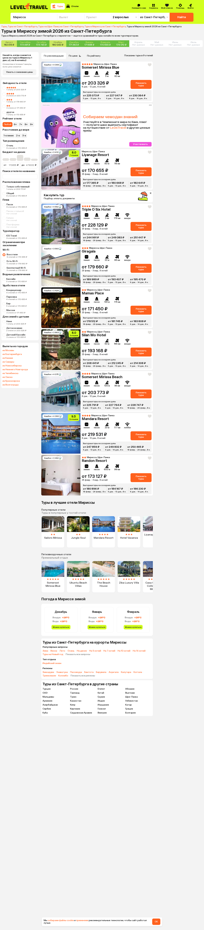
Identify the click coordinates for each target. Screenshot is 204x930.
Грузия (101, 696)
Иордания (103, 704)
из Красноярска (11, 381)
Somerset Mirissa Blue (100, 67)
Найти (181, 17)
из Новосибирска (12, 365)
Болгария (130, 712)
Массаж (10, 310)
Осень (71, 651)
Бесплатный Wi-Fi (16, 268)
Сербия (47, 708)
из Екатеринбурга (12, 354)
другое (10, 112)
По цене (73, 55)
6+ (15, 124)
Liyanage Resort (95, 155)
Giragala (88, 251)
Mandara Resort (95, 419)
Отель (9, 145)
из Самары (8, 362)
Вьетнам (130, 692)
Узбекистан (131, 700)
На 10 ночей (124, 651)
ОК (156, 921)
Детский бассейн (15, 334)
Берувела (101, 672)
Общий (10, 193)
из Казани (8, 358)
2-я (18, 135)
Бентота (89, 672)
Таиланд (75, 692)
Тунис (73, 696)
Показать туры (141, 84)
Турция (47, 689)
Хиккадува (48, 672)
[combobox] (34, 17)
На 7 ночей (109, 651)
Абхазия (129, 689)
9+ (31, 124)
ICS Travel (11, 235)
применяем (82, 920)
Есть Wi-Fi (12, 261)
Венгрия (102, 712)
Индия (101, 700)
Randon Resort (94, 461)
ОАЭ (45, 692)
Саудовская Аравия (81, 712)
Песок (9, 204)
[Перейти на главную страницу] (29, 6)
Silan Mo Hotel (94, 335)
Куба (45, 712)
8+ (26, 124)
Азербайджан (50, 704)
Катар (128, 704)
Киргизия (75, 708)
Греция (129, 708)
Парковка (11, 297)
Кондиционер (13, 290)
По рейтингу (93, 55)
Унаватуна (62, 672)
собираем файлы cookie (61, 920)
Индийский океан (52, 663)
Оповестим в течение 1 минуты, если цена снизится (17, 65)
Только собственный (17, 186)
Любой (7, 124)
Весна (54, 651)
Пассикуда (76, 672)
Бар (8, 303)
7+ (20, 124)
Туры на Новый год (53, 654)
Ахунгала (114, 672)
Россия (74, 689)
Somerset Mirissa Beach (102, 377)
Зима (45, 651)
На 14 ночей (139, 651)
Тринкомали (49, 675)
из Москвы (8, 350)
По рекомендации (54, 55)
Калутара (126, 672)
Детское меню (14, 328)
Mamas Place (93, 293)
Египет (101, 689)
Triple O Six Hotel (96, 209)
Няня (9, 321)
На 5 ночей (95, 651)
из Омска (7, 377)
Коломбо (63, 675)
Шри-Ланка (131, 696)
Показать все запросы (78, 654)
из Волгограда (10, 385)
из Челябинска (10, 373)
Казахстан (75, 700)
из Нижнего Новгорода (15, 369)
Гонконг (102, 708)
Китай (101, 692)
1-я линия (9, 135)
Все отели (12, 254)
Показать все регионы (83, 675)
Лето (62, 651)
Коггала (138, 672)
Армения (47, 700)
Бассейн (10, 279)
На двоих (82, 651)
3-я (24, 135)
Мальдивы (48, 696)
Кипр (72, 704)
